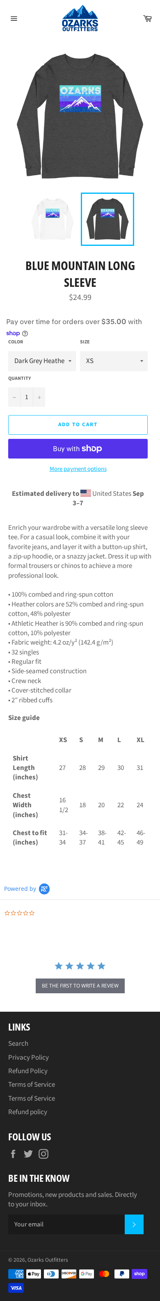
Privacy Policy (28, 1058)
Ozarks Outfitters (47, 1260)
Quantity (19, 378)
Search (18, 1044)
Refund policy (27, 1112)
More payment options (78, 469)
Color (15, 342)
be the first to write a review (80, 985)
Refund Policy (28, 1071)
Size (85, 342)
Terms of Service (31, 1085)
